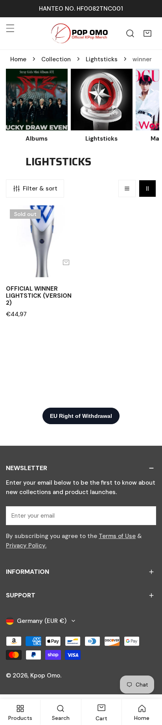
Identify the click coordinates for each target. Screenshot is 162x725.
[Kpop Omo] (79, 33)
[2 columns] (147, 188)
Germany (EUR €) (41, 621)
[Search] (130, 33)
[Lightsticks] (102, 99)
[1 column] (127, 188)
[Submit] (145, 515)
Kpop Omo (45, 675)
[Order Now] (66, 262)
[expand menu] (10, 28)
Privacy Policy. (26, 545)
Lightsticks (102, 59)
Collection (56, 59)
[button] (147, 33)
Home (18, 59)
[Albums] (37, 99)
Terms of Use (117, 536)
